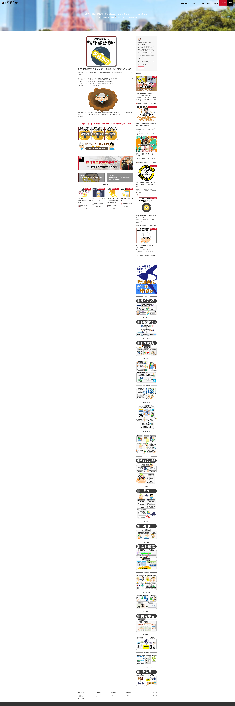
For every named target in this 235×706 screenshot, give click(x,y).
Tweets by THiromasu (140, 259)
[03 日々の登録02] (146, 371)
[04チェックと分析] (146, 471)
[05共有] (146, 503)
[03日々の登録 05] (146, 443)
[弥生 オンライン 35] (146, 677)
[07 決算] (146, 531)
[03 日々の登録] (146, 348)
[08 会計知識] (146, 557)
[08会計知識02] (146, 582)
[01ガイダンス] (146, 306)
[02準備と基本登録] (146, 328)
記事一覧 (141, 67)
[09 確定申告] (146, 623)
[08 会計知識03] (146, 601)
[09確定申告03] (146, 659)
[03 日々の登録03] (146, 393)
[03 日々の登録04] (146, 416)
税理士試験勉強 (133, 17)
